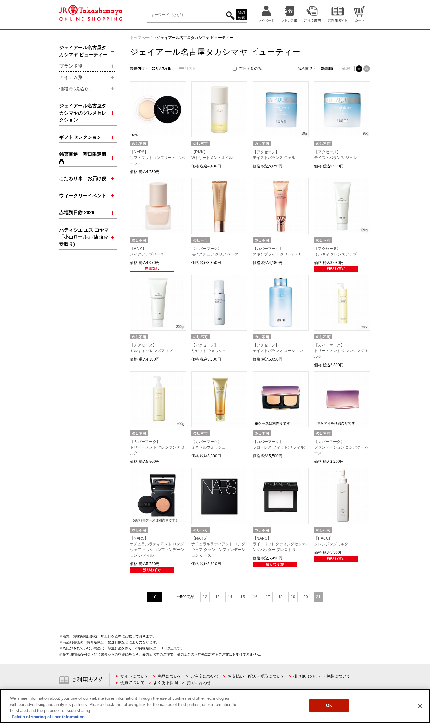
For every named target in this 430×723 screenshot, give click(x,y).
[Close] (420, 706)
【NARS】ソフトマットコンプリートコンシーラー (158, 157)
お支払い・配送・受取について (256, 676)
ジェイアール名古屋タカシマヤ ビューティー (195, 38)
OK (329, 705)
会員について (132, 682)
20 (305, 597)
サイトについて (134, 676)
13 (217, 597)
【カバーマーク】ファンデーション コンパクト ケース (341, 447)
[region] (215, 706)
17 (268, 597)
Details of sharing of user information (48, 716)
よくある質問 (165, 682)
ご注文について (204, 676)
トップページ (141, 38)
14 (230, 597)
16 (255, 597)
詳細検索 (241, 15)
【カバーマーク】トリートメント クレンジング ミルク (341, 351)
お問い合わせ (198, 682)
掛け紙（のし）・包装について (322, 676)
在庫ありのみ (250, 68)
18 (280, 597)
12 (205, 597)
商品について (169, 676)
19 (293, 597)
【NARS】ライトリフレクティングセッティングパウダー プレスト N (281, 544)
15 (242, 597)
